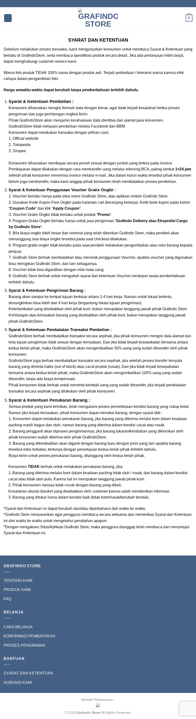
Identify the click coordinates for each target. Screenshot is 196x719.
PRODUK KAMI (17, 590)
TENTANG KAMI (18, 581)
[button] (8, 18)
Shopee (19, 151)
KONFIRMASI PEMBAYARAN (29, 636)
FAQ (7, 599)
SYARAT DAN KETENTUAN (28, 673)
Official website (25, 138)
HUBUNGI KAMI (18, 682)
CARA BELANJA (18, 627)
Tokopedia (22, 145)
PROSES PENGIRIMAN (24, 645)
